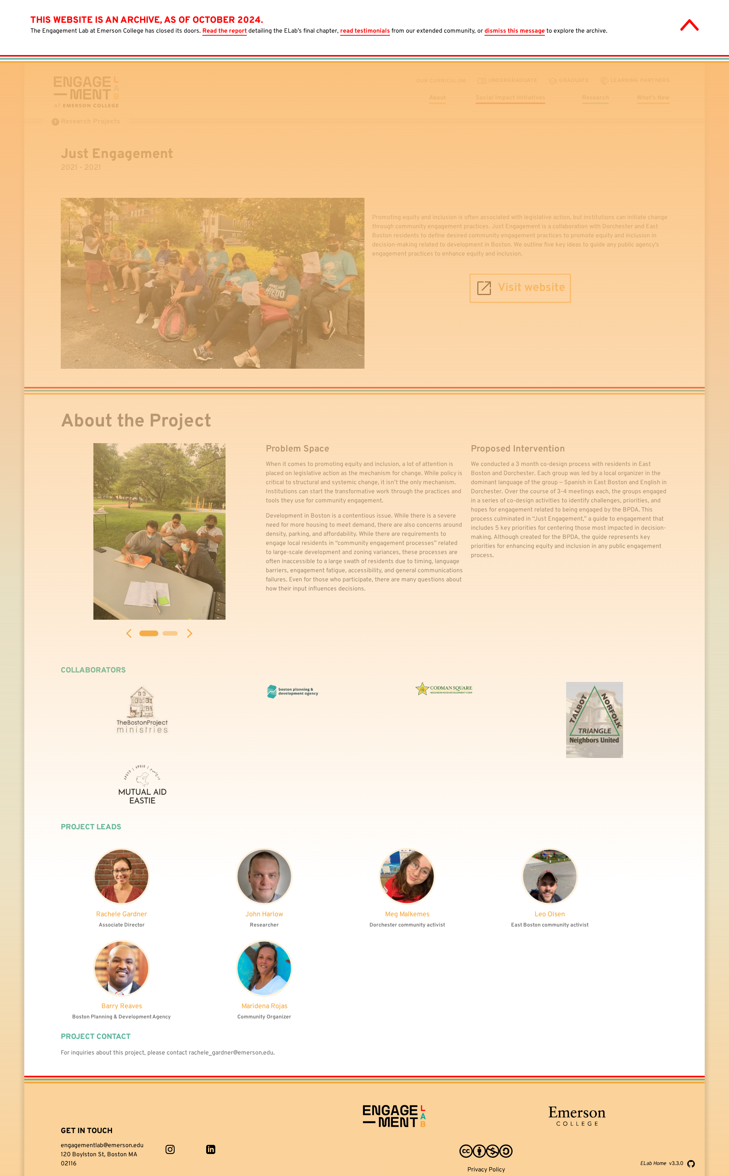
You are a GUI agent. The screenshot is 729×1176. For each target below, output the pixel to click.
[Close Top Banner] (689, 25)
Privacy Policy (486, 1170)
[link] (170, 1149)
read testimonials (365, 31)
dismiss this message (514, 31)
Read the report (224, 31)
